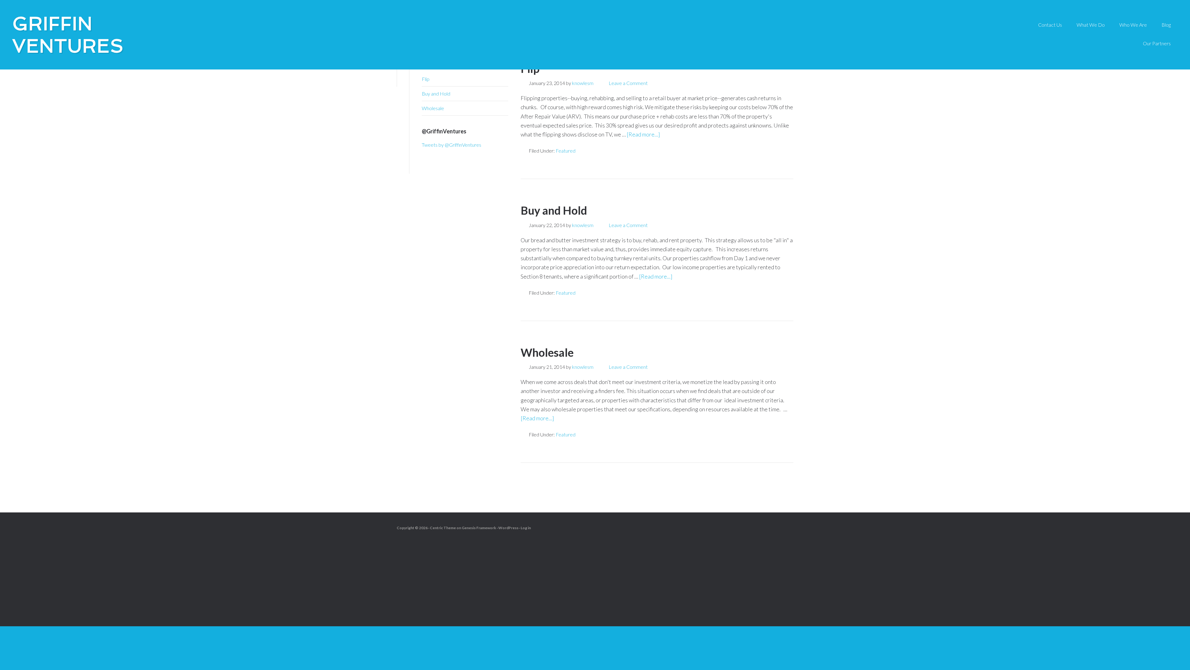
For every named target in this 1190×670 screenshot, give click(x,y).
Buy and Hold (554, 210)
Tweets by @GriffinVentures (451, 145)
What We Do (1091, 25)
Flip (426, 79)
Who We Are (1133, 25)
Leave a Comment (628, 83)
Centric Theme (443, 527)
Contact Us (1050, 25)
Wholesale (547, 352)
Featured (565, 151)
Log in (526, 527)
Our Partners (1157, 43)
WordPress (508, 527)
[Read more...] (643, 134)
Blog (1166, 25)
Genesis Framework (479, 527)
